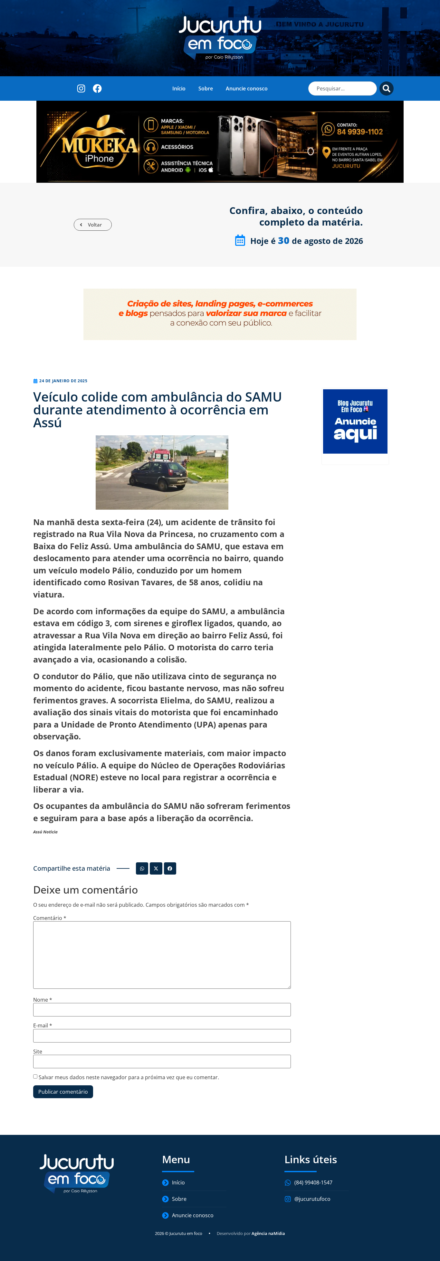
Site (37, 1051)
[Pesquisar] (386, 88)
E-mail (42, 1025)
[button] (142, 868)
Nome (42, 999)
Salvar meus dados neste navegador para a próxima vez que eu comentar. (129, 1077)
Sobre (205, 88)
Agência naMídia (268, 1233)
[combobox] (342, 88)
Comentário (49, 918)
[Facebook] (97, 88)
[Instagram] (81, 88)
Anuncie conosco (247, 88)
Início (179, 88)
